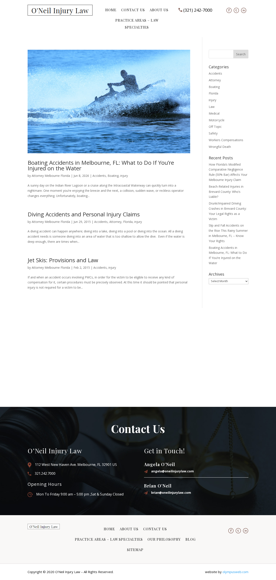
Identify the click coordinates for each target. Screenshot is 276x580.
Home (110, 10)
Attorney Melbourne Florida (51, 176)
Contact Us (133, 10)
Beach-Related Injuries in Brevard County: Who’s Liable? (226, 191)
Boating (113, 176)
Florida (128, 222)
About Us (159, 10)
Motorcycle (216, 120)
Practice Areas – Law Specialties (136, 23)
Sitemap (135, 549)
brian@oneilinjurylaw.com (171, 493)
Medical (214, 113)
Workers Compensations (226, 140)
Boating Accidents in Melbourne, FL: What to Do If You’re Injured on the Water (101, 165)
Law (212, 107)
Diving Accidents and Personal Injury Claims (84, 214)
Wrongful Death (220, 147)
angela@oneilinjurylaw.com (172, 471)
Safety (213, 133)
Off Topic (215, 127)
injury (124, 176)
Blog (190, 539)
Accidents (99, 176)
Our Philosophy (164, 539)
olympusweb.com (235, 572)
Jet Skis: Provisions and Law (63, 260)
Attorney (115, 222)
